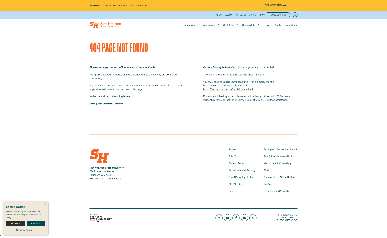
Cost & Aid (228, 24)
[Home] (105, 25)
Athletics (241, 14)
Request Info (291, 24)
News (262, 14)
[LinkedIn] (244, 217)
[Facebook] (236, 217)
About (219, 14)
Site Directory (105, 103)
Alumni (229, 14)
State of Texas (236, 163)
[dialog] (25, 218)
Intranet (119, 103)
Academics (189, 24)
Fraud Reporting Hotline (241, 177)
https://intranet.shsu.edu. (250, 74)
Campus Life (248, 24)
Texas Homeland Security (242, 170)
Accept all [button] (36, 223)
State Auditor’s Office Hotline (279, 177)
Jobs (231, 191)
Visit (269, 24)
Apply (278, 24)
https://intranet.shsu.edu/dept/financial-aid (228, 89)
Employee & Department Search (281, 149)
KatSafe (268, 184)
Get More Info (273, 5)
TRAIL (267, 170)
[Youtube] (227, 217)
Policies (233, 149)
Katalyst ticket (262, 96)
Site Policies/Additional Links (279, 156)
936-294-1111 (97, 178)
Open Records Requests (276, 191)
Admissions (209, 24)
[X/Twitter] (253, 217)
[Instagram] (219, 217)
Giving (252, 14)
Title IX (232, 156)
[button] (25, 230)
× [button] (45, 204)
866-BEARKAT (114, 178)
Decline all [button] (16, 223)
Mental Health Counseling (277, 163)
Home (92, 103)
